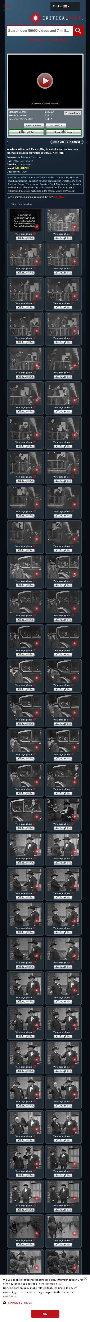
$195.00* (49, 112)
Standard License (18, 112)
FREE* (48, 119)
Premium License (17, 115)
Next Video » (56, 125)
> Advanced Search (59, 39)
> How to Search (35, 39)
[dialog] (45, 1298)
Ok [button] (45, 1314)
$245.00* (49, 115)
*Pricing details (72, 113)
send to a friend (69, 142)
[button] (45, 81)
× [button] (85, 1279)
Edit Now (59, 197)
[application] (45, 82)
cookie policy (53, 1283)
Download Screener (63, 132)
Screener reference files (21, 119)
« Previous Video (34, 125)
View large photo (23, 234)
